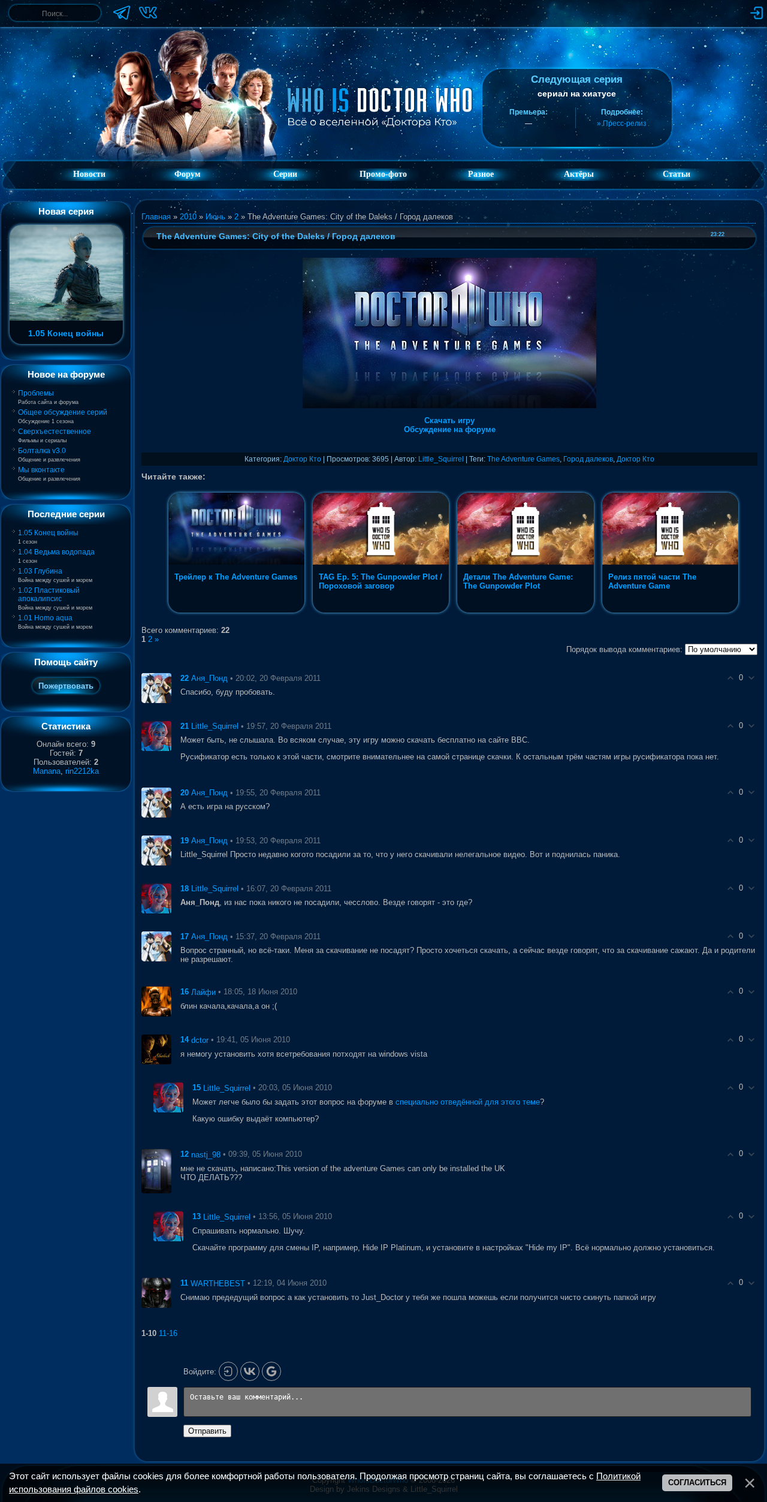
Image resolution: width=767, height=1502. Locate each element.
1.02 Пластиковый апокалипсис (49, 594)
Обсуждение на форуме (450, 429)
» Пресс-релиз (622, 123)
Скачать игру (449, 420)
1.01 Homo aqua (45, 618)
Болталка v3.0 (42, 451)
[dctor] (156, 1049)
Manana (47, 771)
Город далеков (588, 459)
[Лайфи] (156, 1001)
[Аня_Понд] (156, 687)
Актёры (579, 174)
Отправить (207, 1430)
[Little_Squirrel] (156, 735)
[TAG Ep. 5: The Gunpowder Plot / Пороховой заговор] (382, 612)
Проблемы (36, 393)
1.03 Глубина (40, 571)
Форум (187, 174)
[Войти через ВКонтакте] (249, 1371)
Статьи (676, 174)
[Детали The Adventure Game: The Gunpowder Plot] (526, 612)
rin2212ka (82, 771)
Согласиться (697, 1482)
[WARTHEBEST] (156, 1292)
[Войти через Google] (271, 1371)
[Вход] (228, 1371)
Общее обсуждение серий (62, 412)
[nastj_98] (156, 1170)
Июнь (215, 216)
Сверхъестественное (54, 431)
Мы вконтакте (41, 470)
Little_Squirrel (441, 459)
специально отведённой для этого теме (467, 1101)
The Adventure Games (523, 459)
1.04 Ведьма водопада (56, 552)
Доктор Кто (302, 459)
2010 (188, 216)
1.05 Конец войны (48, 533)
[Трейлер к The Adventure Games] (237, 612)
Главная (156, 216)
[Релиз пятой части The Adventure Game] (670, 612)
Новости (89, 174)
